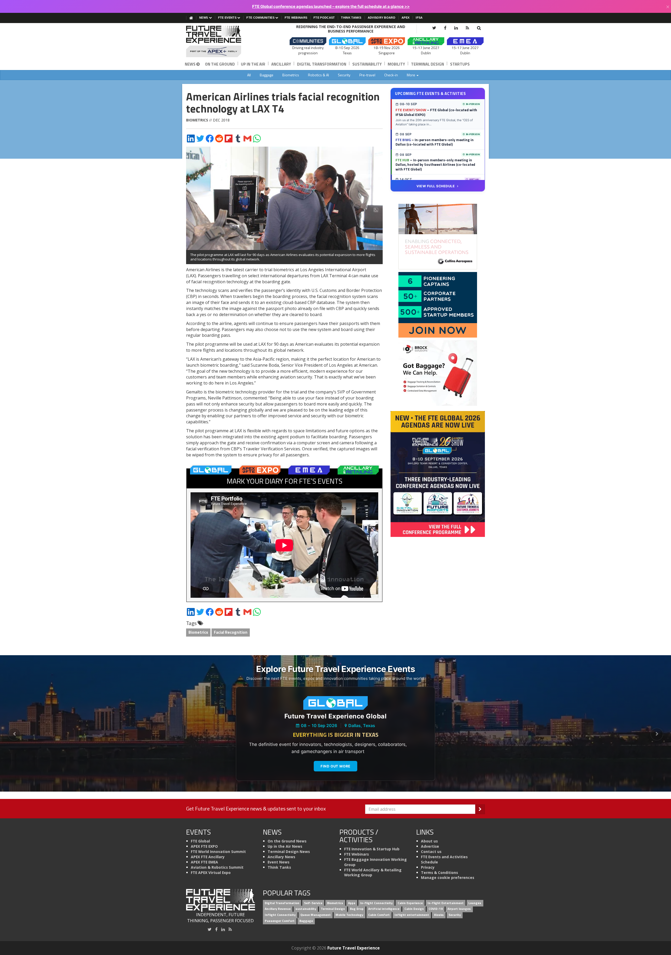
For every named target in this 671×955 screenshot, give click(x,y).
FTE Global (200, 841)
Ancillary (281, 64)
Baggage (266, 75)
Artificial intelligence (383, 908)
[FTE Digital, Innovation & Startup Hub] (437, 304)
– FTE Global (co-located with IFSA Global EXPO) (436, 112)
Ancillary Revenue (278, 908)
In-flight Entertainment (446, 902)
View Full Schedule (435, 186)
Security (344, 75)
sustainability (305, 908)
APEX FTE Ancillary (208, 856)
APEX (405, 17)
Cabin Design (414, 908)
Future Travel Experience (353, 948)
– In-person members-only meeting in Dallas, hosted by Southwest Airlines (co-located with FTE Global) (435, 164)
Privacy (428, 867)
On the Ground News (287, 841)
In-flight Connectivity (376, 902)
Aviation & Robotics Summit (217, 867)
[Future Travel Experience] (220, 41)
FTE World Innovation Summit (218, 851)
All (249, 75)
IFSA (419, 17)
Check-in (391, 75)
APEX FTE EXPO (204, 846)
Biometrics (290, 75)
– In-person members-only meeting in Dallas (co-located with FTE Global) (435, 142)
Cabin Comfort (379, 915)
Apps (351, 902)
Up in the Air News (285, 846)
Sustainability (367, 64)
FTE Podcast (324, 17)
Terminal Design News (289, 851)
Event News (278, 862)
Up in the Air (253, 64)
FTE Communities (260, 17)
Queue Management (315, 915)
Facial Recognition (230, 632)
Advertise (430, 846)
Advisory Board (381, 17)
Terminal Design (427, 64)
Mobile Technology (349, 915)
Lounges (474, 902)
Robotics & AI (318, 75)
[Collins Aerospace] (437, 236)
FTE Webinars (296, 17)
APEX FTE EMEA (204, 862)
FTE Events (227, 17)
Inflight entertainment (411, 915)
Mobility (396, 64)
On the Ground (220, 64)
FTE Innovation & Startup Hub (371, 848)
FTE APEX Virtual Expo (211, 872)
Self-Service (313, 902)
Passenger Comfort (280, 921)
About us (429, 841)
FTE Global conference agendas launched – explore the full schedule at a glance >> (331, 6)
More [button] (411, 75)
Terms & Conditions (439, 872)
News (204, 17)
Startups (460, 64)
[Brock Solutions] (437, 373)
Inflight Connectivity (280, 915)
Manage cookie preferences (447, 877)
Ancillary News (281, 856)
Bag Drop (357, 908)
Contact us (431, 851)
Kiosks (439, 915)
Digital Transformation (321, 64)
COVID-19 (436, 908)
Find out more (335, 766)
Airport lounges (459, 908)
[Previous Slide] (14, 734)
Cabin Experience (410, 902)
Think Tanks (351, 17)
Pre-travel (367, 75)
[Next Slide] (657, 734)
